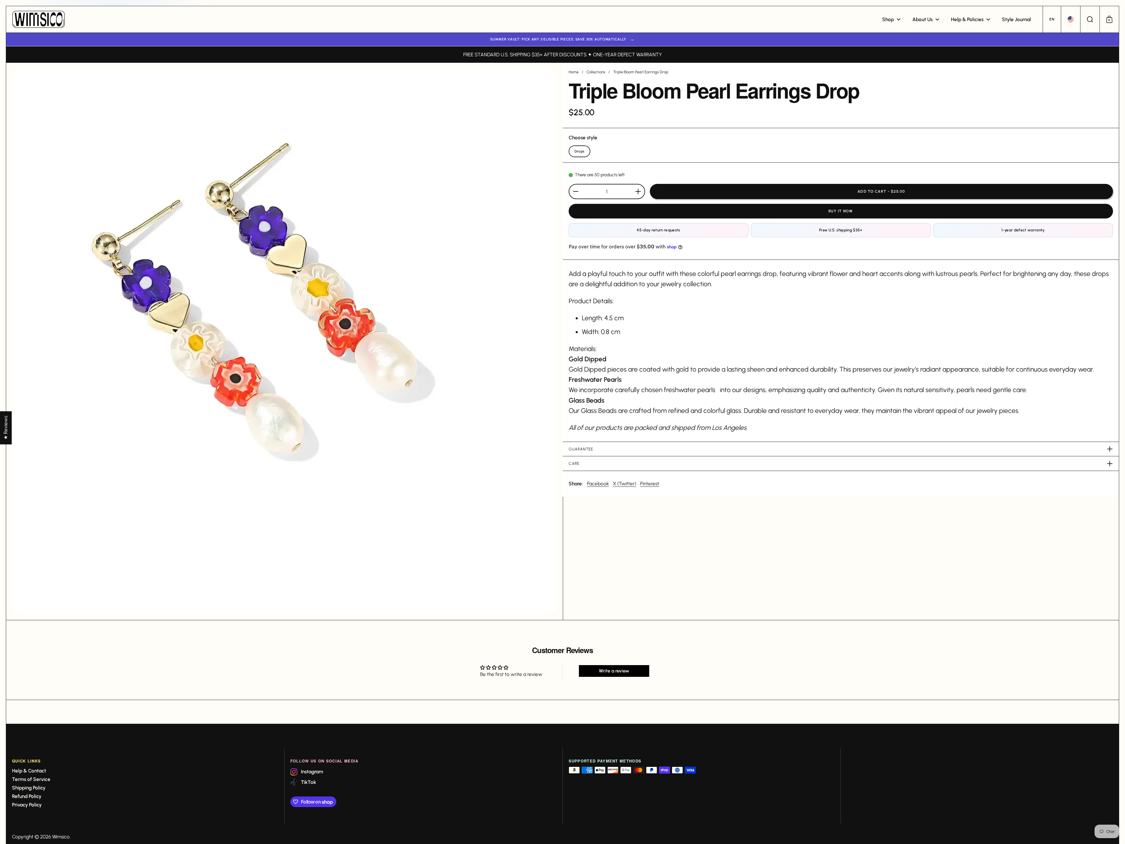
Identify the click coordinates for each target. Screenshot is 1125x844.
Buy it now (841, 211)
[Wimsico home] (38, 19)
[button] (1052, 19)
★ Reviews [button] (5, 428)
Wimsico (61, 837)
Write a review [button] (614, 671)
